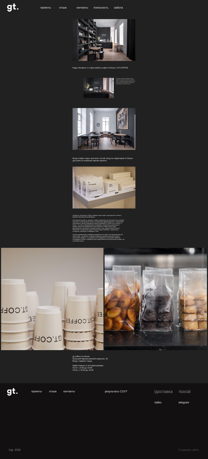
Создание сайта (188, 449)
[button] (64, 7)
